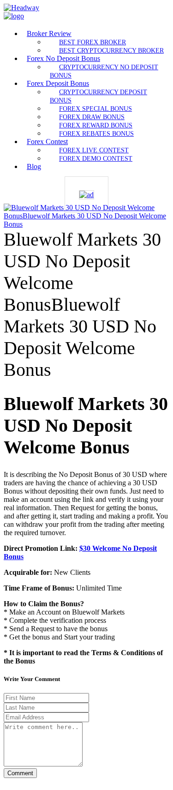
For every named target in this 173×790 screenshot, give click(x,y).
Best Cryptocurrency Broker (111, 50)
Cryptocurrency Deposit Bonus (98, 96)
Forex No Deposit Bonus (63, 58)
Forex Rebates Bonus (96, 133)
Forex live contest (94, 150)
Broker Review (49, 33)
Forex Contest (47, 141)
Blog (34, 166)
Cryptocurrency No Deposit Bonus (104, 71)
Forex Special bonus (95, 108)
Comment (20, 773)
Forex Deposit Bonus (58, 83)
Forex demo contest (95, 158)
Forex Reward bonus (95, 125)
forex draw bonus (92, 117)
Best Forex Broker (92, 42)
